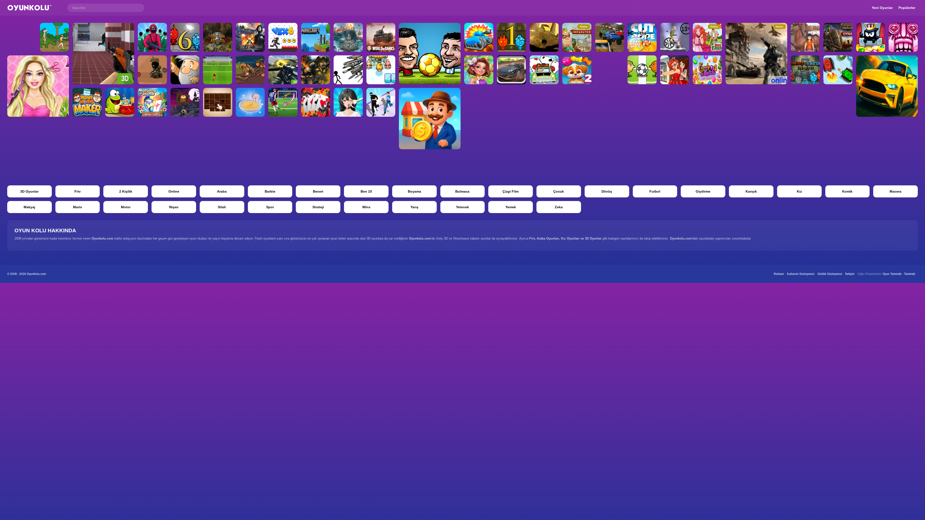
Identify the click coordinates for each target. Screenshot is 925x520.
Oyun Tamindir (892, 274)
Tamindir (909, 274)
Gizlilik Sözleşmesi (830, 274)
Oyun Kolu (29, 8)
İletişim (849, 274)
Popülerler (907, 8)
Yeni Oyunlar (882, 8)
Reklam (779, 274)
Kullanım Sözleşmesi (800, 274)
